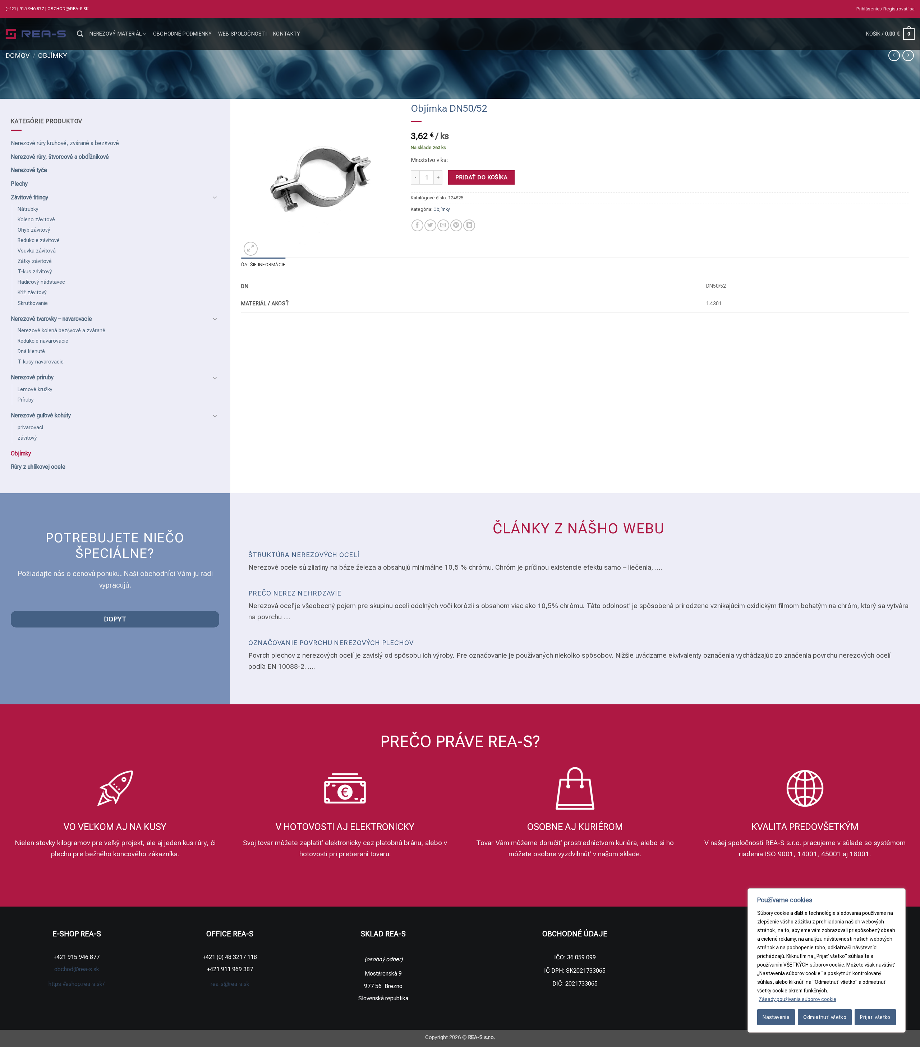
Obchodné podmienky (182, 34)
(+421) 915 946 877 (25, 8)
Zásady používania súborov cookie (797, 999)
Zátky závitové (35, 261)
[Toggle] (215, 197)
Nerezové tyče (29, 170)
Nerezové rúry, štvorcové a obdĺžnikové (60, 156)
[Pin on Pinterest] (456, 225)
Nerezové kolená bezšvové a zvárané (61, 331)
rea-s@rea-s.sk (230, 984)
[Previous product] (908, 55)
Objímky (52, 55)
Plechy (19, 183)
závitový (27, 438)
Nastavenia (776, 1017)
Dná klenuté (31, 351)
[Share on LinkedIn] (469, 225)
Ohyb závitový (34, 230)
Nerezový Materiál (115, 34)
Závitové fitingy (29, 197)
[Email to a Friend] (443, 225)
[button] (885, 9)
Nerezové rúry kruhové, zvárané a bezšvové (65, 143)
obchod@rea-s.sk (67, 8)
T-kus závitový (35, 272)
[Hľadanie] (80, 34)
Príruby (26, 400)
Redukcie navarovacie (43, 341)
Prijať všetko (875, 1017)
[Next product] (894, 55)
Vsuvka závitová (37, 251)
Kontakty (286, 34)
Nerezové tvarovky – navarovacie (51, 318)
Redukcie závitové (39, 240)
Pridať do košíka (481, 177)
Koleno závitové (36, 220)
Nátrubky (28, 209)
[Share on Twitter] (430, 225)
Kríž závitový (32, 292)
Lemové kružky (35, 389)
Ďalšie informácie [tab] (263, 264)
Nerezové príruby (32, 377)
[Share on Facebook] (417, 225)
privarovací (30, 428)
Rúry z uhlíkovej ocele (38, 466)
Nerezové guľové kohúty (41, 415)
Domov (17, 55)
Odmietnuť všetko (824, 1017)
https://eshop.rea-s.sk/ (77, 984)
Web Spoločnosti (242, 34)
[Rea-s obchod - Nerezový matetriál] (35, 34)
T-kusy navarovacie (41, 362)
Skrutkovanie (33, 303)
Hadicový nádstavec (41, 282)
